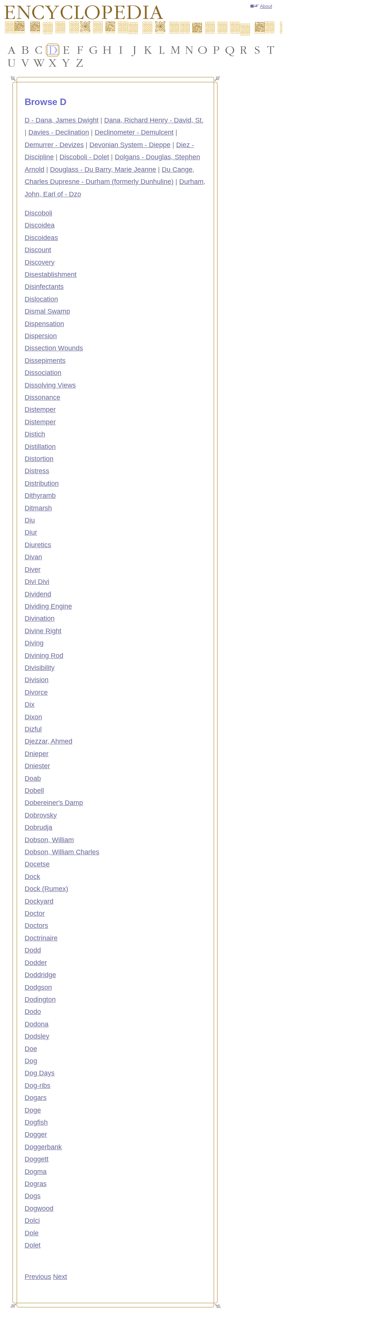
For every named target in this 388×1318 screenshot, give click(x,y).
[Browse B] (25, 50)
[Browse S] (257, 50)
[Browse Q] (230, 50)
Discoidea (40, 225)
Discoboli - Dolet (84, 157)
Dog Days (40, 1073)
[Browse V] (25, 62)
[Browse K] (148, 50)
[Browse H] (107, 50)
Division (36, 680)
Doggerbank (43, 1147)
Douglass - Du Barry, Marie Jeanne (103, 169)
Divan (33, 557)
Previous (38, 1276)
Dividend (38, 594)
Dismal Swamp (47, 311)
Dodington (40, 999)
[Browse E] (66, 50)
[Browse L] (162, 50)
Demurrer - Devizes (54, 145)
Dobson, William (49, 840)
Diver (33, 569)
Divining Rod (44, 655)
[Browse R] (243, 50)
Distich (35, 434)
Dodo (33, 1011)
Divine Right (43, 631)
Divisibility (40, 668)
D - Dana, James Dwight (62, 120)
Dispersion (41, 336)
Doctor (35, 913)
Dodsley (37, 1036)
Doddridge (40, 975)
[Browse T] (271, 50)
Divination (40, 618)
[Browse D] (52, 50)
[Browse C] (39, 50)
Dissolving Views (50, 385)
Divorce (36, 692)
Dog (31, 1061)
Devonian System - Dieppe (130, 145)
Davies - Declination (58, 132)
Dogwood (39, 1208)
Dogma (36, 1171)
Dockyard (39, 901)
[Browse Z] (80, 62)
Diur (31, 532)
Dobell (34, 790)
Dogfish (36, 1122)
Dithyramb (40, 495)
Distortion (39, 459)
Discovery (40, 262)
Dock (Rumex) (46, 889)
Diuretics (38, 545)
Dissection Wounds (54, 348)
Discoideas (41, 238)
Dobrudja (38, 827)
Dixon (33, 717)
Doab (33, 778)
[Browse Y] (66, 62)
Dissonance (42, 397)
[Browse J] (134, 50)
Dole (32, 1233)
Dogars (36, 1097)
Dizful (33, 729)
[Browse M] (175, 50)
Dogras (36, 1184)
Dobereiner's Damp (54, 802)
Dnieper (36, 754)
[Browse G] (93, 50)
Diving (34, 643)
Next (60, 1276)
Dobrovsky (41, 815)
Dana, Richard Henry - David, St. (153, 120)
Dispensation (44, 324)
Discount (38, 250)
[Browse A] (12, 50)
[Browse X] (52, 62)
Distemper (40, 409)
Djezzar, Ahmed (48, 741)
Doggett (36, 1159)
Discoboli (38, 213)
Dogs (33, 1196)
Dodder (36, 963)
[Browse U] (12, 62)
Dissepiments (45, 360)
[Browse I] (121, 50)
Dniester (37, 766)
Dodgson (38, 987)
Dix (29, 704)
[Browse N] (189, 50)
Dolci (32, 1220)
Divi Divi (37, 581)
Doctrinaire (41, 938)
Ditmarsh (38, 508)
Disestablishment (51, 274)
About (266, 6)
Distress (37, 471)
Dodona (36, 1024)
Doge (33, 1110)
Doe (31, 1049)
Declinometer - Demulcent (134, 132)
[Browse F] (80, 50)
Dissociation (43, 373)
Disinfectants (44, 286)
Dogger (36, 1134)
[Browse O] (203, 50)
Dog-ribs (37, 1085)
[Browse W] (39, 62)
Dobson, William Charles (62, 852)
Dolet (33, 1245)
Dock (32, 876)
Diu (30, 520)
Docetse (37, 864)
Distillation (40, 446)
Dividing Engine (48, 606)
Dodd (33, 950)
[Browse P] (216, 50)
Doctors (36, 925)
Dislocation (41, 299)
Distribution (42, 483)
